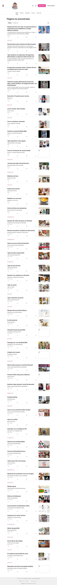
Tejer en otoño (12, 285)
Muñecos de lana (12, 176)
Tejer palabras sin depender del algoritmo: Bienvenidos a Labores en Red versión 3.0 (20, 56)
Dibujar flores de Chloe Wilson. (14, 312)
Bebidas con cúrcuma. (12, 200)
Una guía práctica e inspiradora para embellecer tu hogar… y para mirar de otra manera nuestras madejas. (21, 33)
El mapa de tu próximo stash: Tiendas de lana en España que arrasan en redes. (21, 68)
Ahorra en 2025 (12, 419)
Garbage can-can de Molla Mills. (15, 344)
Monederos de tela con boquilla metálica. (17, 568)
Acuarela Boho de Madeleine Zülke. (15, 507)
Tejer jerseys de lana (13, 265)
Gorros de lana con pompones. (14, 210)
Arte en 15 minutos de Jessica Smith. (16, 152)
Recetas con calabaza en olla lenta (18, 275)
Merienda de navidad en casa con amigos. (17, 475)
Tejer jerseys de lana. (12, 267)
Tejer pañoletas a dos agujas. (14, 142)
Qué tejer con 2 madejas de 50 (17, 429)
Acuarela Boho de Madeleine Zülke (18, 506)
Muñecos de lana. (11, 178)
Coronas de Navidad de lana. (16, 451)
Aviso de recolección (36, 578)
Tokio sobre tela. (11, 463)
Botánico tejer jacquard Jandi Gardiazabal (20, 384)
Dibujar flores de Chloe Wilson (17, 310)
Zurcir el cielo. (10, 110)
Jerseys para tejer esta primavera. (18, 163)
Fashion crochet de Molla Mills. (14, 133)
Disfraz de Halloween (14, 496)
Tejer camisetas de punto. (13, 299)
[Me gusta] (8, 51)
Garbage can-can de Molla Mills (17, 342)
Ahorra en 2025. (11, 421)
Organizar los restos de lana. (14, 517)
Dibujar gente (11, 486)
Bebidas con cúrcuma (14, 198)
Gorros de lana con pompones (17, 208)
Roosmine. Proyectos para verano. (18, 96)
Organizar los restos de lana (16, 515)
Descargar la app (34, 581)
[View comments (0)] (18, 37)
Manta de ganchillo (13, 528)
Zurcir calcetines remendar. (16, 121)
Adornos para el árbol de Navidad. (18, 243)
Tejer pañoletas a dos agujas (16, 141)
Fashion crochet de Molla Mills (17, 131)
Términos (29, 578)
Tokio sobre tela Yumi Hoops (16, 461)
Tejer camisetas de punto (15, 298)
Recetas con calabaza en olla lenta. (15, 277)
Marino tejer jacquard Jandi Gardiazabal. (17, 367)
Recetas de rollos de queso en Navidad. (16, 222)
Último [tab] (9, 22)
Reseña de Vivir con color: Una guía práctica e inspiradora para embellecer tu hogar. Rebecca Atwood (21, 28)
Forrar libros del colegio (15, 541)
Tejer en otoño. (11, 287)
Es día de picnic (12, 320)
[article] (28, 32)
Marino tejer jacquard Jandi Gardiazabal (20, 365)
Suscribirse (42, 5)
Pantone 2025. (10, 376)
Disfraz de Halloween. (12, 498)
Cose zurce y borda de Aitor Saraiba (18, 410)
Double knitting (12, 397)
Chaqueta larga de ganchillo (16, 330)
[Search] (32, 5)
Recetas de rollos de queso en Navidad (19, 221)
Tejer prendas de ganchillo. (13, 255)
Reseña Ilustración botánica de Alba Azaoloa (21, 44)
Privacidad (25, 578)
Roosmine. (9, 98)
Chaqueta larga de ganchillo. (14, 331)
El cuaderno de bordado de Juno (17, 553)
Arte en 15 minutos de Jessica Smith (18, 150)
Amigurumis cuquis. (13, 352)
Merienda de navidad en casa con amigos (20, 474)
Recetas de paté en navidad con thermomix (21, 230)
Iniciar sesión (50, 5)
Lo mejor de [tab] (15, 22)
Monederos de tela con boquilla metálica (20, 566)
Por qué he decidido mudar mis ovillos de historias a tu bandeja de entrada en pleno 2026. (20, 59)
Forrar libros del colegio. (13, 543)
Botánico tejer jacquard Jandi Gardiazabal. (17, 386)
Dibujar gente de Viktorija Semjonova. (16, 488)
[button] (17, 13)
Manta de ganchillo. (12, 530)
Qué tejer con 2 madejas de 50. (14, 430)
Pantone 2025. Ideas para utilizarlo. (18, 374)
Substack (22, 583)
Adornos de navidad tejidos (16, 441)
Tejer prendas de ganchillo (15, 253)
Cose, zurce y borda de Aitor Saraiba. (16, 411)
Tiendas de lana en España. (13, 71)
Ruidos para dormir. (13, 189)
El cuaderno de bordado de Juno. (15, 555)
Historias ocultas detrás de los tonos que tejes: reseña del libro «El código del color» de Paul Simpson (22, 83)
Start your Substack (25, 581)
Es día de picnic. (11, 322)
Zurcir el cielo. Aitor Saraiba (16, 109)
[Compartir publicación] (35, 5)
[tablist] (13, 22)
